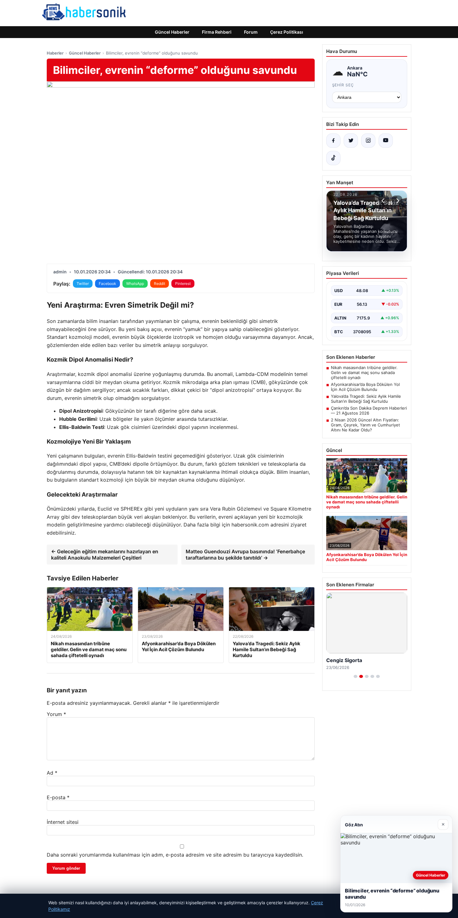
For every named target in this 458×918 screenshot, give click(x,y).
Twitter (83, 283)
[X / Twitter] (351, 140)
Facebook (107, 283)
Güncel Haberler (172, 32)
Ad (52, 773)
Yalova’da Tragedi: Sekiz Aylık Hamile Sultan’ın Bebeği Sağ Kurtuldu (366, 399)
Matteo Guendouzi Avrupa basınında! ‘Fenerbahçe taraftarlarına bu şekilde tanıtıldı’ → (245, 554)
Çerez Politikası (286, 32)
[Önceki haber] (384, 200)
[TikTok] (333, 158)
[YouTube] (386, 140)
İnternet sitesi (63, 822)
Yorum (56, 714)
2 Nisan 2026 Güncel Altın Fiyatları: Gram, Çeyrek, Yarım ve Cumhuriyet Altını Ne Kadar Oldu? (365, 424)
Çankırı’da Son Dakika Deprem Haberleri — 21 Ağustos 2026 (369, 411)
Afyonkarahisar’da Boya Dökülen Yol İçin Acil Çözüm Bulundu (365, 387)
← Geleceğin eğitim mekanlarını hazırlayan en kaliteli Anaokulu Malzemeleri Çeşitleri (104, 554)
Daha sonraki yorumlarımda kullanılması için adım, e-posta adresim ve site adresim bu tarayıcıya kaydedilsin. (175, 855)
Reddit (159, 283)
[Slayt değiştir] (355, 676)
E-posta (58, 797)
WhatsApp (135, 283)
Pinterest (183, 283)
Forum (251, 32)
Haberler (55, 52)
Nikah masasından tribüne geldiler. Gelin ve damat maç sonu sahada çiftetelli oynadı (364, 372)
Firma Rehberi (216, 32)
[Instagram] (368, 140)
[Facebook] (333, 140)
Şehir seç (343, 85)
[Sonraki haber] (397, 200)
